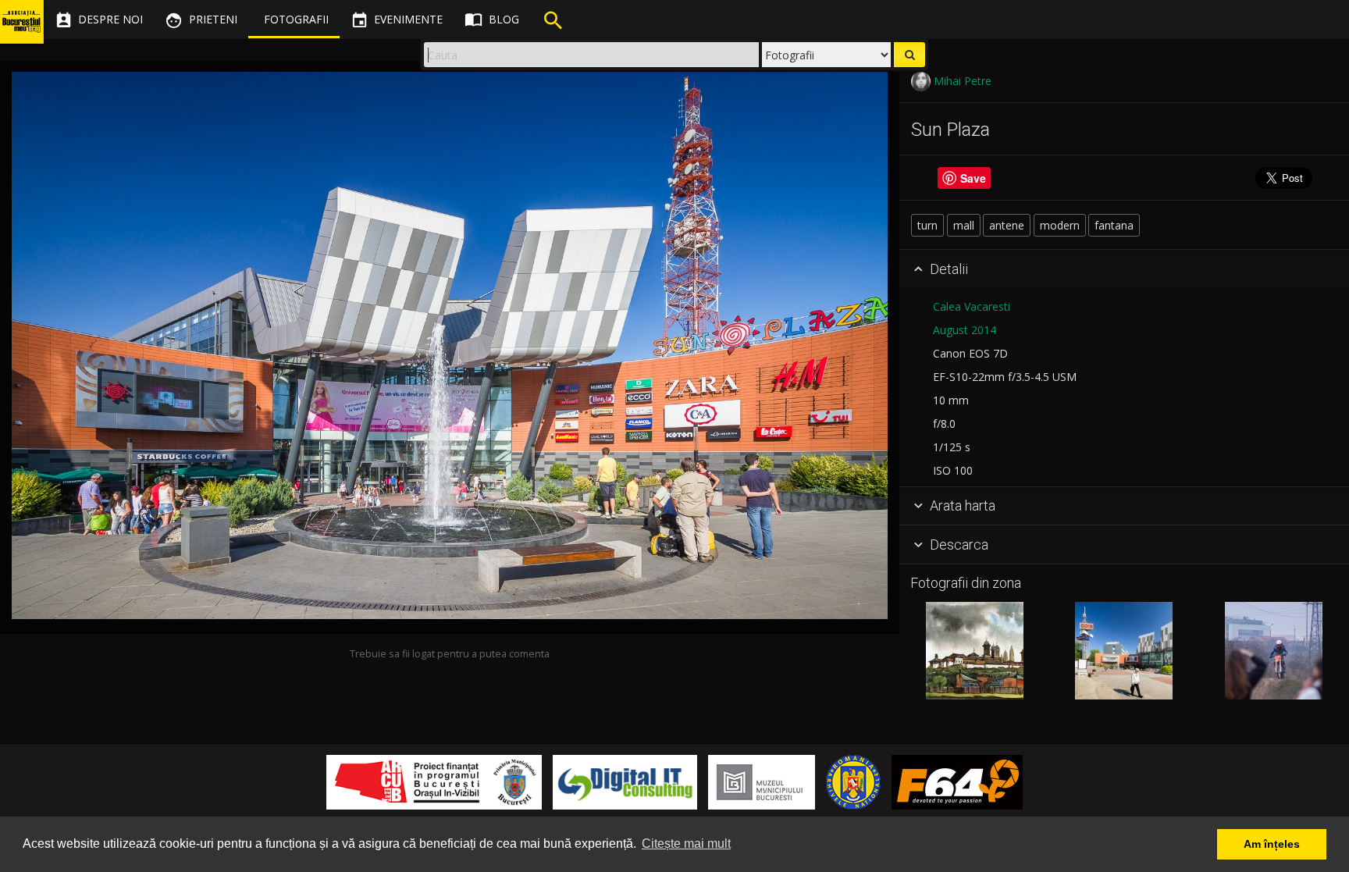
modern (1060, 225)
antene (1006, 225)
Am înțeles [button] (1272, 844)
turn (927, 225)
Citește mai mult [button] (686, 843)
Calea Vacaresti (971, 306)
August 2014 (964, 329)
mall (963, 225)
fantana (1114, 225)
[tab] (1124, 269)
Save (973, 178)
